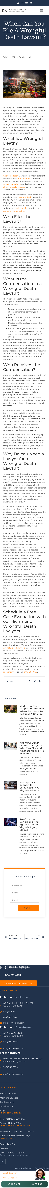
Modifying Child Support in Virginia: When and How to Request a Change (31, 710)
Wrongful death (10, 176)
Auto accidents (24, 178)
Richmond (15, 997)
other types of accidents (14, 187)
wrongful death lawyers (14, 648)
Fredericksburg (10, 1052)
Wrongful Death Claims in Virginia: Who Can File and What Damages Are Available (31, 748)
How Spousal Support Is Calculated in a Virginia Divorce (29, 786)
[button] (41, 10)
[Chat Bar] (24, 1184)
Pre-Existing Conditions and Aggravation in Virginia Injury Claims (29, 824)
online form (8, 672)
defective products (11, 184)
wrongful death (25, 197)
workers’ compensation (14, 211)
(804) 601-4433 (30, 672)
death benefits (20, 208)
